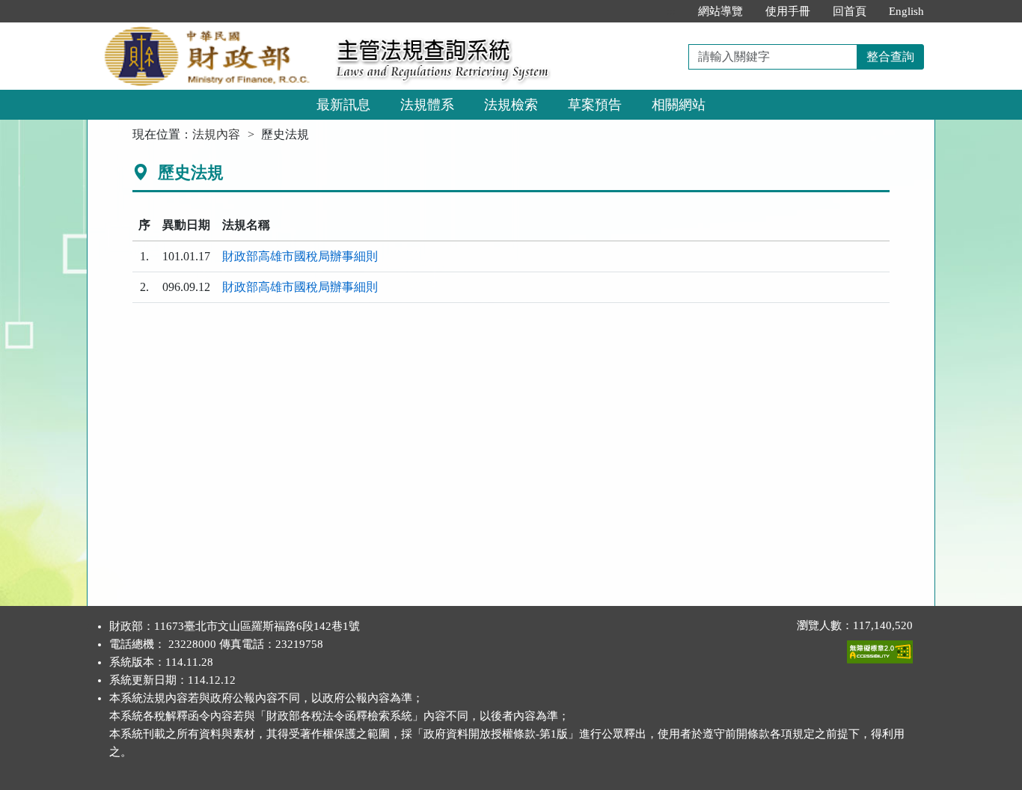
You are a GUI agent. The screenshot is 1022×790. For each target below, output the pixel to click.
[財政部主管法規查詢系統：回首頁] (206, 31)
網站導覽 (720, 11)
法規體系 (427, 104)
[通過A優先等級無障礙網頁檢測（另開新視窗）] (880, 649)
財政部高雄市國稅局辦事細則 (300, 256)
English (906, 11)
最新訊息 (343, 104)
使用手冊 (787, 11)
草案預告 (595, 104)
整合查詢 (890, 56)
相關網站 (679, 104)
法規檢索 (511, 104)
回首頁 (849, 11)
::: (671, 11)
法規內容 (216, 134)
